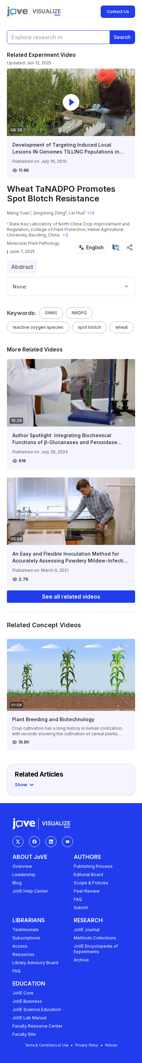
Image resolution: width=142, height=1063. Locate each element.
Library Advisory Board (35, 962)
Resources (23, 954)
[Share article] (129, 247)
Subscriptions (26, 937)
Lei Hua (76, 212)
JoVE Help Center (30, 891)
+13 (90, 212)
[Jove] (17, 11)
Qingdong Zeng (49, 212)
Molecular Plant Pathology (33, 243)
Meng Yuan (18, 212)
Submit (81, 907)
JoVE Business (27, 1001)
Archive (81, 959)
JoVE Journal (87, 929)
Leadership (24, 874)
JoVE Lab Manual (29, 1017)
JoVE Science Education (36, 1009)
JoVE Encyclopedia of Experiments (96, 949)
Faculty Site (24, 1034)
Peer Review (87, 891)
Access (20, 946)
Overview (22, 866)
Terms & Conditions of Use (46, 1045)
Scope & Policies (91, 882)
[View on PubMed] (115, 247)
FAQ (78, 899)
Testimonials (25, 929)
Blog (17, 882)
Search (122, 37)
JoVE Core (22, 993)
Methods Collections (95, 937)
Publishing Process (93, 866)
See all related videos (71, 596)
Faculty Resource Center (37, 1026)
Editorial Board (88, 874)
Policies (111, 1045)
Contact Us (118, 11)
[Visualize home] (46, 11)
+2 (65, 235)
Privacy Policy (86, 1045)
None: (20, 287)
